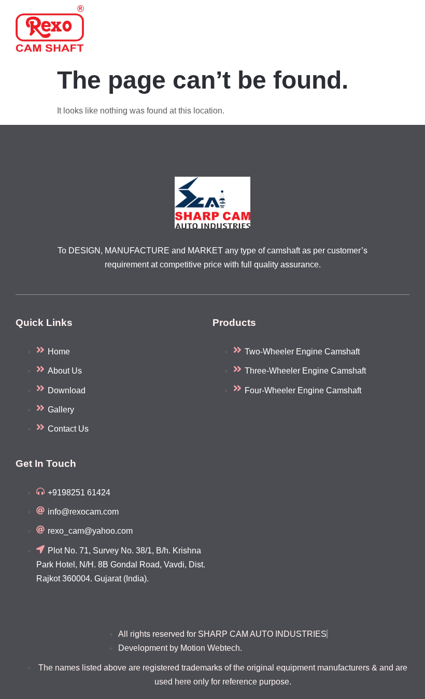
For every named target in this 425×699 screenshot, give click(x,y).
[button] (404, 30)
